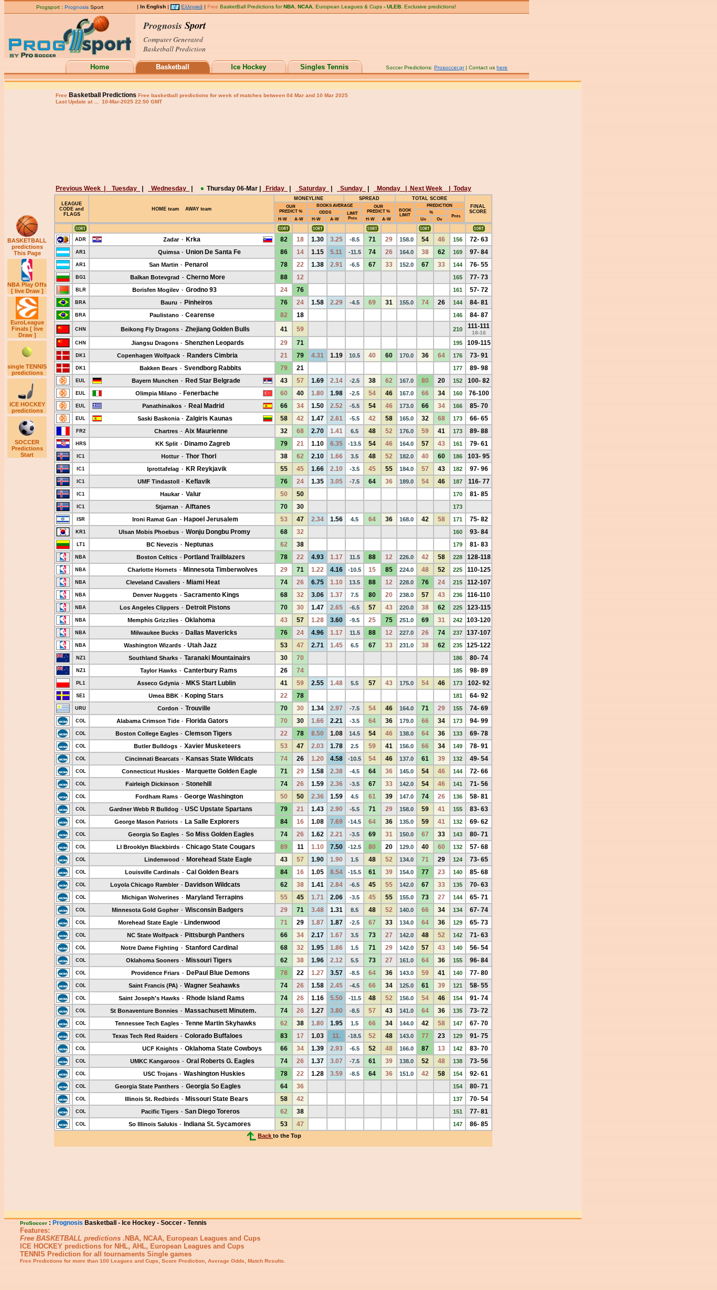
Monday (389, 188)
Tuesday (124, 188)
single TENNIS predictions (27, 369)
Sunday (351, 188)
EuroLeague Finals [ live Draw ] (27, 328)
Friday (275, 188)
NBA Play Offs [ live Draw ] (27, 287)
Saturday (312, 188)
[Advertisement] (272, 143)
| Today (459, 188)
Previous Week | (82, 188)
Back (265, 1135)
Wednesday (168, 188)
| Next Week (426, 188)
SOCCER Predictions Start (27, 448)
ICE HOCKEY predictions (27, 407)
